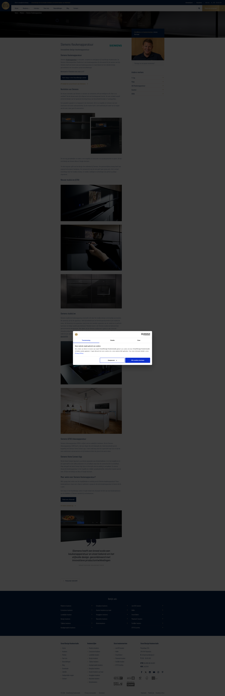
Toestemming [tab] (86, 340)
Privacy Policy (79, 353)
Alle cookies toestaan (137, 360)
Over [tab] (138, 340)
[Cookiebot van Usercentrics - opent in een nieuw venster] (142, 334)
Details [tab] (112, 340)
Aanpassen (111, 360)
